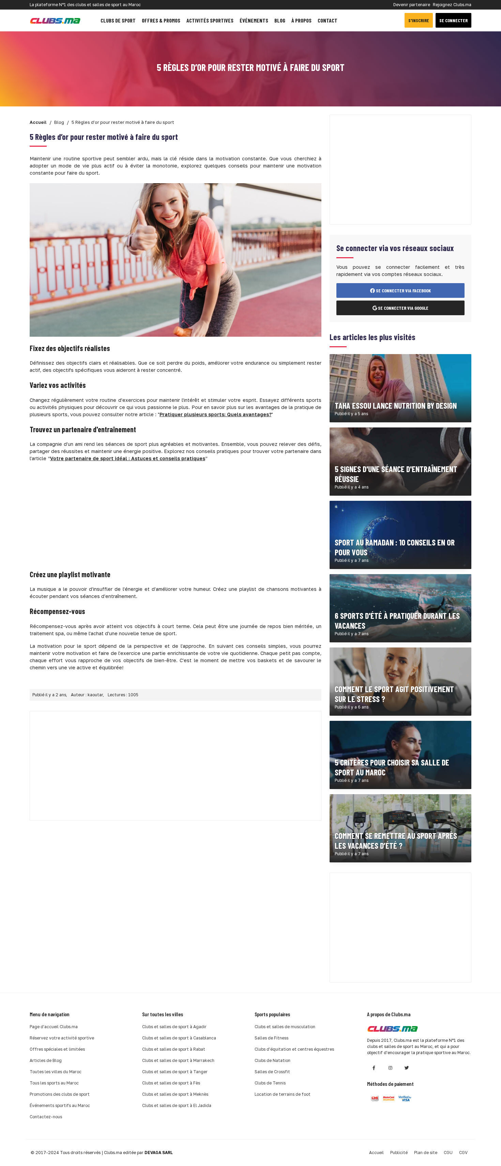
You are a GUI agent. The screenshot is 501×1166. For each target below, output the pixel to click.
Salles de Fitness (271, 1037)
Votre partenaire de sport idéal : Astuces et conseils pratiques (127, 458)
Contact (327, 20)
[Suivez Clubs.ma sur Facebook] (374, 1068)
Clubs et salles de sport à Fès (171, 1082)
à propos (301, 20)
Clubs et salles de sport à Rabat (173, 1049)
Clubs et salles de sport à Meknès (175, 1094)
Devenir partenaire (411, 4)
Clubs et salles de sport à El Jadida (176, 1105)
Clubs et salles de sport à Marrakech (178, 1060)
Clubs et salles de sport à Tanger (175, 1071)
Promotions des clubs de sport (60, 1094)
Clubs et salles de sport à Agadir (174, 1026)
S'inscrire (418, 20)
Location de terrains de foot (282, 1094)
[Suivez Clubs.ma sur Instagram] (390, 1068)
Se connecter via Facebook (403, 290)
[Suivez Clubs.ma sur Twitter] (406, 1068)
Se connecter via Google (402, 308)
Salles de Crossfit (272, 1071)
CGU (448, 1152)
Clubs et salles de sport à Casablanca (179, 1037)
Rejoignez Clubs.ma (452, 4)
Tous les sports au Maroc (54, 1082)
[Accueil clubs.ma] (55, 20)
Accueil (376, 1152)
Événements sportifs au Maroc (60, 1105)
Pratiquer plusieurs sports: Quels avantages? (215, 414)
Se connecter (453, 20)
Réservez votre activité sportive (62, 1037)
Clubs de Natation (272, 1060)
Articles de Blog (46, 1060)
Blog (279, 20)
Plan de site (425, 1152)
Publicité (399, 1152)
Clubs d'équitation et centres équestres (294, 1049)
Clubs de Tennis (270, 1082)
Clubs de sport (118, 20)
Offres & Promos (161, 20)
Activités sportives (209, 20)
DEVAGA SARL (159, 1152)
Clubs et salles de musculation (285, 1026)
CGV (463, 1152)
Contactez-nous (46, 1116)
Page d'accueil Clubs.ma (54, 1026)
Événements (254, 20)
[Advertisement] (175, 515)
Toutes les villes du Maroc (55, 1071)
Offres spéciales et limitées (57, 1049)
